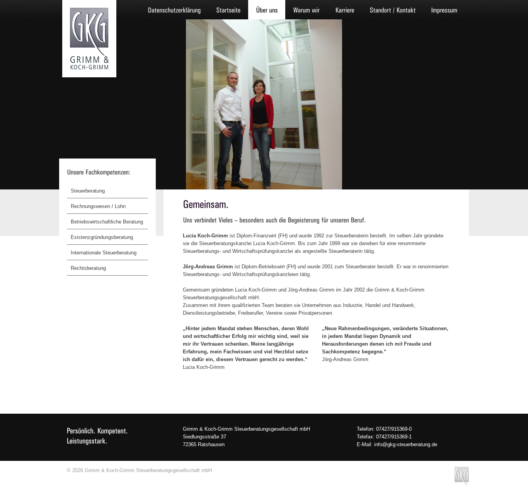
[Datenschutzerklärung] (174, 9)
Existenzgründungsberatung (102, 237)
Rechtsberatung (88, 268)
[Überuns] (266, 9)
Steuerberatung (88, 191)
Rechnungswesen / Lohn (98, 206)
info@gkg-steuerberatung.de (405, 444)
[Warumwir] (306, 9)
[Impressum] (444, 9)
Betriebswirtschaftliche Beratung (107, 222)
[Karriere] (344, 9)
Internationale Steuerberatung (103, 253)
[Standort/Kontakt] (392, 9)
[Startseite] (228, 9)
